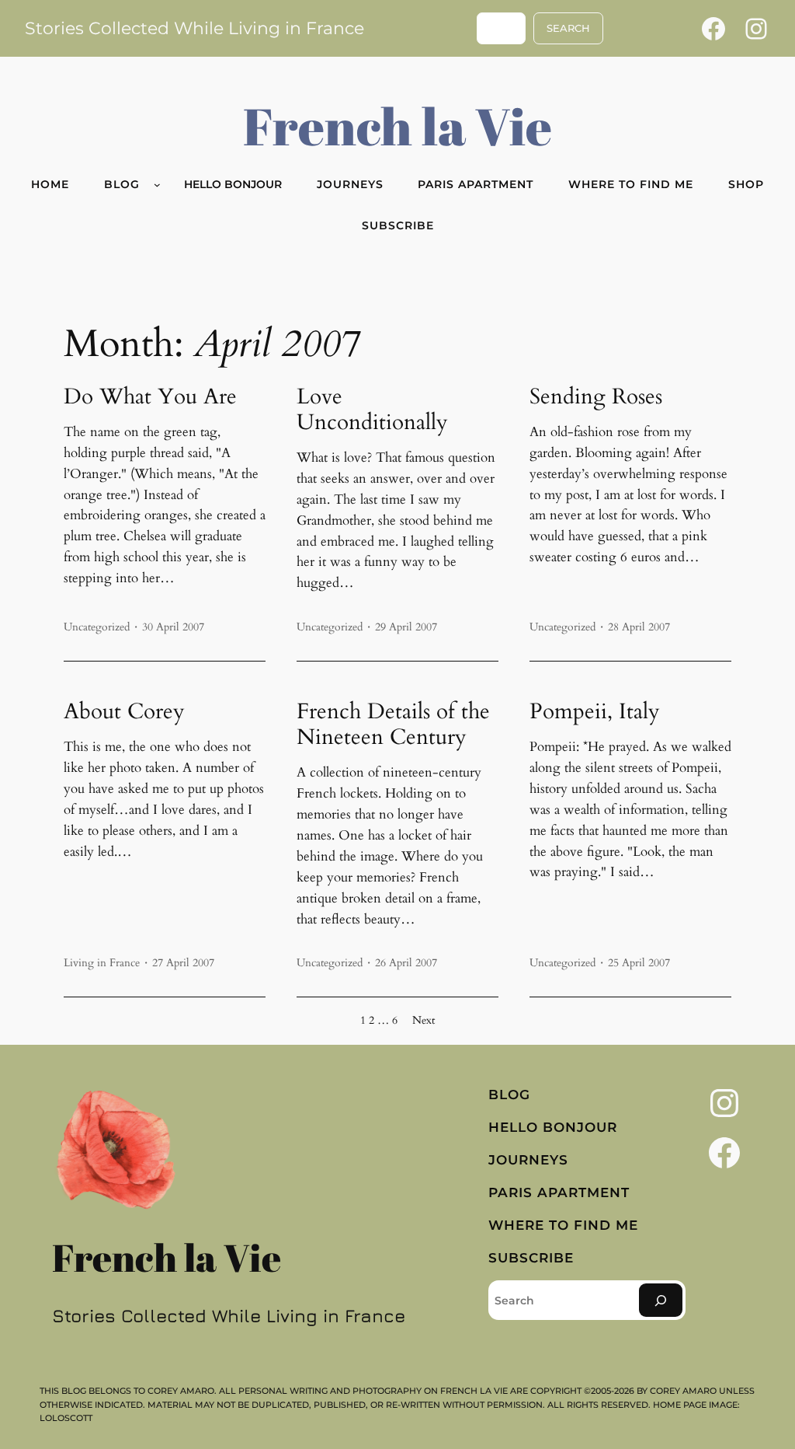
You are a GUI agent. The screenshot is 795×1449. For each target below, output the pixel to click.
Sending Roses (595, 397)
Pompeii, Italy (594, 711)
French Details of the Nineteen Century (393, 724)
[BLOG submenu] (157, 184)
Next (423, 1020)
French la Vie (397, 125)
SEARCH (568, 28)
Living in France (102, 962)
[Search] (660, 1300)
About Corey (124, 711)
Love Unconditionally (372, 409)
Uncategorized (97, 627)
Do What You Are (150, 397)
